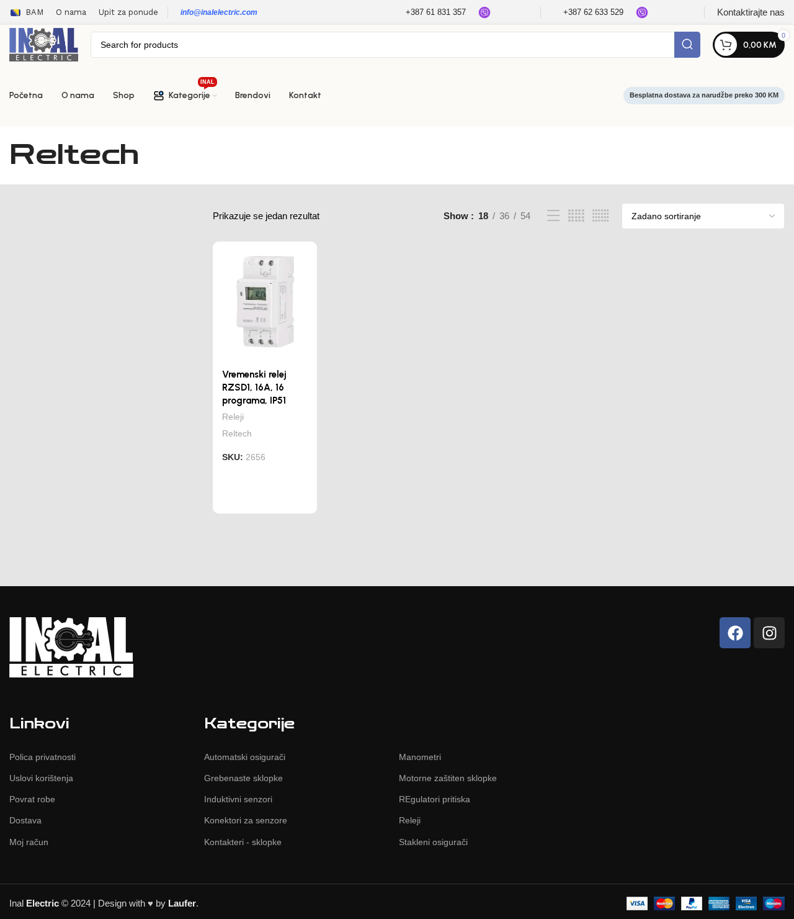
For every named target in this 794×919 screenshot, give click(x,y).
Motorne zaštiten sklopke (448, 778)
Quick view (300, 502)
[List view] (553, 215)
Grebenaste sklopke (243, 778)
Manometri (420, 757)
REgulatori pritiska (434, 799)
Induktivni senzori (238, 799)
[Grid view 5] (576, 215)
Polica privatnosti (42, 757)
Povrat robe (32, 799)
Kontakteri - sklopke (243, 842)
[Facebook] (735, 632)
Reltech (237, 433)
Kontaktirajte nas (751, 12)
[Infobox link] (428, 12)
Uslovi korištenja (41, 778)
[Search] (687, 45)
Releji (233, 417)
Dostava (25, 820)
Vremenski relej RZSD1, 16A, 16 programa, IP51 (254, 387)
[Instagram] (769, 632)
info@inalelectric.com (219, 12)
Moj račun (28, 842)
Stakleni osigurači (433, 842)
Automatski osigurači (244, 757)
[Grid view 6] (600, 215)
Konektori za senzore (245, 820)
